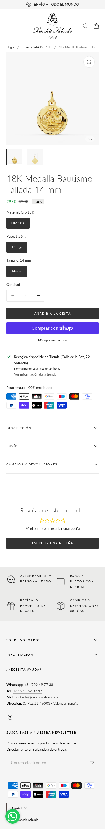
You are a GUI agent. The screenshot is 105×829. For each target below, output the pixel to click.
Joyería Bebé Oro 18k (36, 47)
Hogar (10, 47)
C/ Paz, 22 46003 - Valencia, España (50, 703)
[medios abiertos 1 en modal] (89, 62)
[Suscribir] (92, 761)
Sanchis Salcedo (28, 819)
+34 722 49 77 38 (38, 684)
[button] (9, 26)
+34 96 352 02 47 (27, 691)
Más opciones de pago (52, 340)
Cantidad (13, 284)
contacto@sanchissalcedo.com (38, 697)
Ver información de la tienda (35, 374)
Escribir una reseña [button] (52, 543)
